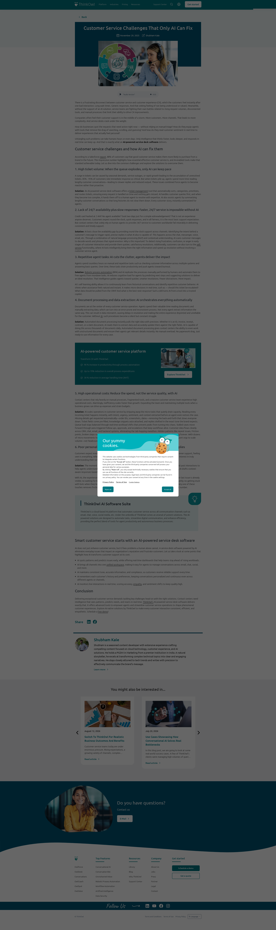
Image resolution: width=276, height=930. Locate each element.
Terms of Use (121, 482)
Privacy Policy (108, 482)
